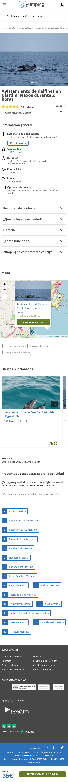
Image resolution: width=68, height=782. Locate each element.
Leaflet (39, 336)
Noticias (37, 656)
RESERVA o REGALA (42, 774)
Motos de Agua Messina (22, 539)
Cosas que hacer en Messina (16, 352)
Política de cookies (43, 669)
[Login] (62, 5)
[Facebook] (53, 748)
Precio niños (18, 143)
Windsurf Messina (20, 603)
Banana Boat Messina (21, 566)
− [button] (4, 289)
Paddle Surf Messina (20, 548)
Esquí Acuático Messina (22, 576)
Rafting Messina (50, 585)
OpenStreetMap (52, 336)
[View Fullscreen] (4, 296)
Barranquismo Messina (23, 594)
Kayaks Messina (18, 585)
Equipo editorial (10, 665)
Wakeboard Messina (52, 622)
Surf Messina (52, 603)
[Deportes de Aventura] (32, 4)
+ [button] (4, 284)
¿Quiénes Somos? (11, 656)
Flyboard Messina (19, 557)
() (26, 107)
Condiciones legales (44, 665)
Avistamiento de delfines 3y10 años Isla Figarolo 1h (29, 414)
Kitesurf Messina (19, 631)
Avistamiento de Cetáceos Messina (29, 613)
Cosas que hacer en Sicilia (42, 346)
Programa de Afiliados (45, 660)
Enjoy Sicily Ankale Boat (28, 462)
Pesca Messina (18, 622)
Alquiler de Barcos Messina (24, 520)
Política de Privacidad (13, 669)
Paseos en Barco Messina (23, 529)
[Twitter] (62, 748)
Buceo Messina (17, 511)
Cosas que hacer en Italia (15, 346)
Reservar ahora (33, 322)
